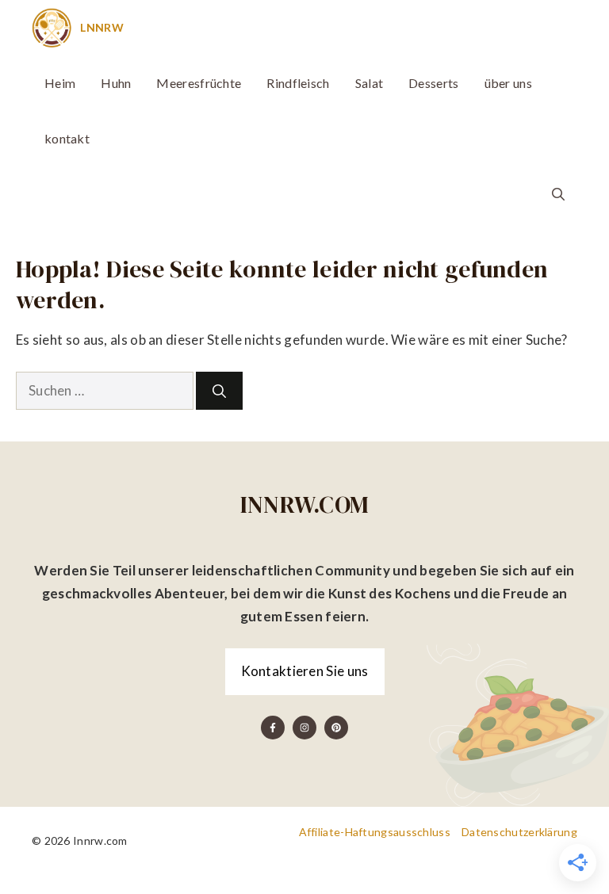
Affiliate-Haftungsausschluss (374, 832)
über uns (508, 82)
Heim (59, 82)
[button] (558, 194)
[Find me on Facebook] (273, 727)
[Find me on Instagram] (304, 727)
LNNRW (102, 27)
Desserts (433, 82)
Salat (369, 82)
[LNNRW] (52, 27)
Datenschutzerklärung (519, 832)
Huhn (116, 82)
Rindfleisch (297, 82)
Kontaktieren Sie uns (305, 671)
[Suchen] (219, 391)
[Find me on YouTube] (336, 727)
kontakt (67, 138)
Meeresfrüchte (198, 82)
